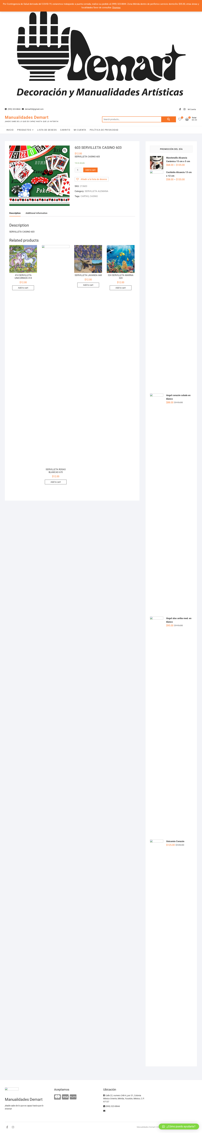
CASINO (94, 196)
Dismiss (116, 7)
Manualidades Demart (27, 117)
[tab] (15, 213)
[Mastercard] (57, 1097)
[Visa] (65, 1097)
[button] (179, 1126)
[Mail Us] (104, 1111)
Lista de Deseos (47, 130)
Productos (24, 130)
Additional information (36, 213)
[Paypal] (73, 1097)
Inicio (10, 130)
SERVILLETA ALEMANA (96, 191)
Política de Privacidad (104, 130)
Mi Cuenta (192, 109)
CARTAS (85, 196)
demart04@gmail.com (34, 109)
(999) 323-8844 (13, 109)
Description (15, 213)
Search (168, 119)
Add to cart (90, 170)
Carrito (65, 130)
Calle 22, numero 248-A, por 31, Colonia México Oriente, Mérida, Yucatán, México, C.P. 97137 (123, 1098)
